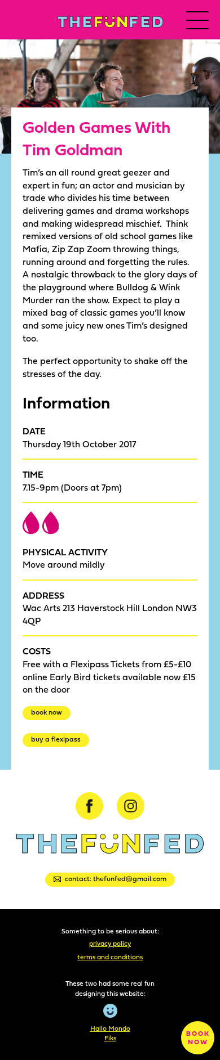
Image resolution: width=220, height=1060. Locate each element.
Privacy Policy (110, 943)
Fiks (110, 1038)
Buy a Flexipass (56, 739)
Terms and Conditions (110, 957)
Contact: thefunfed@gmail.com (115, 878)
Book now (46, 712)
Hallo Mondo (110, 1028)
